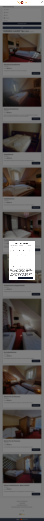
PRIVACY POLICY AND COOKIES (22, 275)
